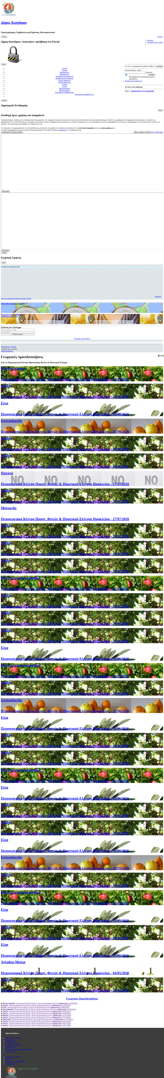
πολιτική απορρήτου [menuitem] (86, 128)
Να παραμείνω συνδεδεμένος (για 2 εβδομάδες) (142, 78)
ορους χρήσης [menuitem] (106, 128)
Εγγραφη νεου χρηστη (82, 339)
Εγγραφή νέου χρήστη (13, 1045)
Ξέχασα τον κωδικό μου (133, 81)
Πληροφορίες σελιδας (13, 1038)
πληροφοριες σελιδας (8, 347)
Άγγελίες (8, 1059)
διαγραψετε (63, 130)
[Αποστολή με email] (163, 356)
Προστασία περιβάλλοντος (64, 92)
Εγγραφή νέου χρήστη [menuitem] (155, 42)
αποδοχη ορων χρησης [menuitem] (9, 349)
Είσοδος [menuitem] (150, 40)
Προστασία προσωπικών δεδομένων (18, 1049)
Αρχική (64, 68)
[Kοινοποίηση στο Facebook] (159, 356)
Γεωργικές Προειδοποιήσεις (15, 1061)
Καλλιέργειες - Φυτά (12, 1057)
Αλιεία (64, 84)
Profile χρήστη (10, 1047)
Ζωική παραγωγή (64, 80)
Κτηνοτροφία (10, 1064)
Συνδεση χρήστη (11, 1043)
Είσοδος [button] (160, 37)
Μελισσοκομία (64, 88)
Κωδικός (149, 72)
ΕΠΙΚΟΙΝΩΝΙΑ (7, 351)
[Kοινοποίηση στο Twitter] (161, 356)
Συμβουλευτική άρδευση (64, 76)
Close (3, 64)
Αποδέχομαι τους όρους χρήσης (12, 132)
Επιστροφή (5, 191)
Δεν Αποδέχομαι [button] (157, 132)
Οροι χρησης (10, 1052)
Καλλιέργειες (64, 72)
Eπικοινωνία (9, 1040)
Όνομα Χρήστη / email (133, 70)
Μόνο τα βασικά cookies (142, 132)
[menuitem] (82, 1003)
